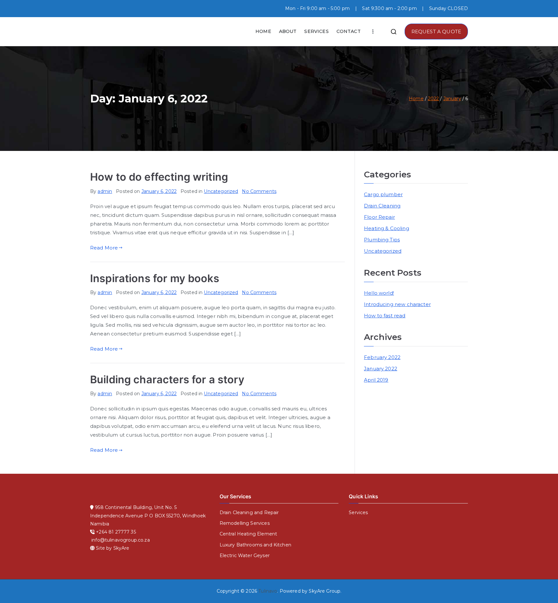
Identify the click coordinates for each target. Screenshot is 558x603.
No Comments (259, 191)
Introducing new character (397, 304)
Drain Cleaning (382, 206)
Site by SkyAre (112, 548)
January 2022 (380, 368)
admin (105, 191)
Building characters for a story (167, 379)
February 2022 (382, 357)
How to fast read (384, 315)
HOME (263, 31)
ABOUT (288, 31)
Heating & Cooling (386, 228)
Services (358, 512)
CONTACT (348, 31)
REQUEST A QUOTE (436, 31)
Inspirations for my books (154, 278)
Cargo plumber (383, 194)
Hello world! (379, 293)
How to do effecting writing (159, 177)
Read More (104, 248)
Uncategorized (221, 191)
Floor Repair (379, 217)
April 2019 (376, 380)
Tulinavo (267, 591)
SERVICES (316, 31)
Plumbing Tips (382, 240)
